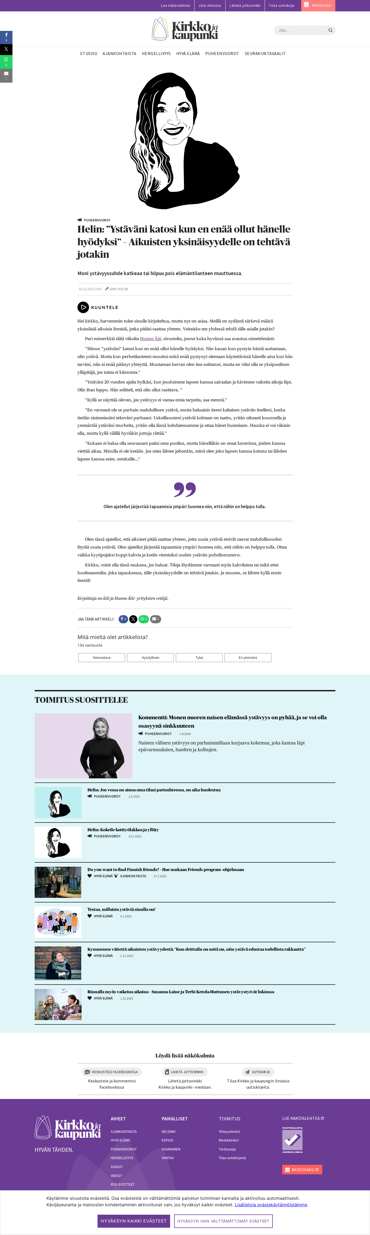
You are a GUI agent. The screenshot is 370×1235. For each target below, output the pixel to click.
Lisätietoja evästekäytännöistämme (271, 1204)
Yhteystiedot (229, 1131)
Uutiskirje (261, 1071)
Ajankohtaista (124, 1131)
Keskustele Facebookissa (115, 1071)
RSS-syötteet (123, 1184)
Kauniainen (171, 1149)
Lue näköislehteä (175, 5)
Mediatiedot (229, 1140)
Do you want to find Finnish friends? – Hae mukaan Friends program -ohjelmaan (165, 870)
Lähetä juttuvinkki (245, 5)
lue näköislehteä (301, 1118)
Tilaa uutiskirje (281, 5)
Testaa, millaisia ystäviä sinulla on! (121, 909)
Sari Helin (118, 289)
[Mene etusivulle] (68, 1127)
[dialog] (185, 1212)
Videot (116, 1175)
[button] (123, 619)
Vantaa (168, 1157)
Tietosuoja (227, 1149)
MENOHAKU (321, 5)
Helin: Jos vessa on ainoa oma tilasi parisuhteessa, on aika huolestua (153, 790)
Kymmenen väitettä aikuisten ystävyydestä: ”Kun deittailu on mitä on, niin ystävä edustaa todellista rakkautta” (196, 949)
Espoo (167, 1140)
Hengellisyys (122, 1157)
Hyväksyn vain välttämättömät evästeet (223, 1221)
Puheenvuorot (124, 1149)
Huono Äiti (151, 338)
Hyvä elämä (120, 1140)
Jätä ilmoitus (210, 5)
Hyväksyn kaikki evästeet (134, 1221)
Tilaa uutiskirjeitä (232, 1157)
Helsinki (169, 1131)
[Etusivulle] (185, 29)
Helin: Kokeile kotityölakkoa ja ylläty (123, 830)
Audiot (117, 1166)
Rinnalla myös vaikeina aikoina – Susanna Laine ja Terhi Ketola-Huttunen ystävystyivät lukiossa (180, 992)
